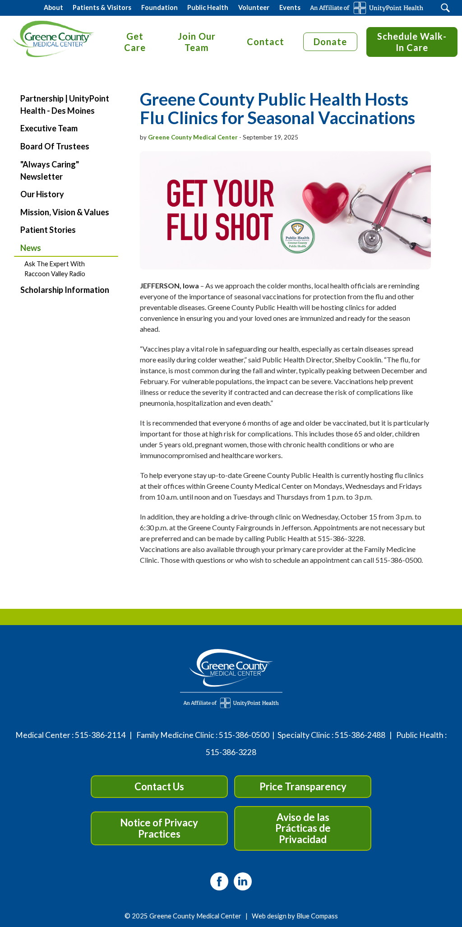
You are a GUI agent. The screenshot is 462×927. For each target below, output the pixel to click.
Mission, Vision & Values (64, 212)
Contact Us (159, 786)
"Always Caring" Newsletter (49, 170)
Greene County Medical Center (193, 137)
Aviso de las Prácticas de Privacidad (303, 828)
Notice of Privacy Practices (159, 827)
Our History (42, 194)
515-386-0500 (244, 735)
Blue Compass (317, 916)
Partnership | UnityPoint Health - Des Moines (64, 104)
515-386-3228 (231, 752)
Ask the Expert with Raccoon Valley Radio (54, 269)
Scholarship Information (64, 290)
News (30, 248)
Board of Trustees (54, 146)
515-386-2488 (360, 735)
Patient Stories (48, 230)
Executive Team (49, 128)
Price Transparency (302, 786)
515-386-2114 (100, 735)
